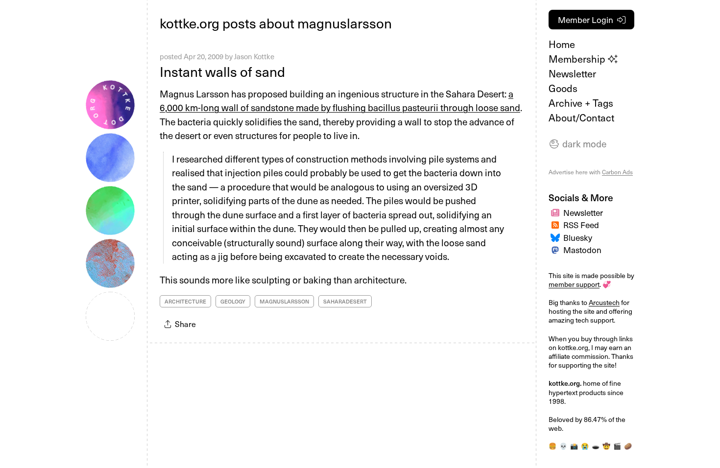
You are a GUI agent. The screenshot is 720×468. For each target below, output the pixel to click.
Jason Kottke (254, 56)
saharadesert (345, 301)
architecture (185, 301)
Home (562, 44)
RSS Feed (581, 225)
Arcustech (604, 302)
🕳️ (596, 446)
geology (232, 301)
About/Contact (581, 117)
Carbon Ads (617, 172)
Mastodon (582, 250)
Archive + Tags (581, 103)
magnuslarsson (284, 301)
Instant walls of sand (222, 71)
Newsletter (572, 73)
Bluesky (577, 237)
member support (574, 284)
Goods (563, 88)
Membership (578, 59)
